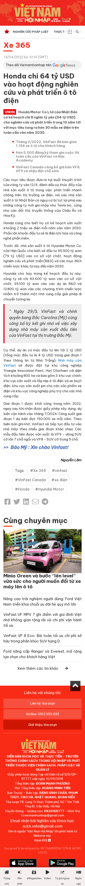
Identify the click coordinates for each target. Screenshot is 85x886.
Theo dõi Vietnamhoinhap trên (28, 65)
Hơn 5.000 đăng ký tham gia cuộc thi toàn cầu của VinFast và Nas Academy (47, 156)
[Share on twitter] (16, 501)
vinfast (61, 470)
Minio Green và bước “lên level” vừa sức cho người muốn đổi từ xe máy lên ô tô (42, 581)
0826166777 (54, 811)
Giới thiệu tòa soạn (42, 725)
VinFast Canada (32, 480)
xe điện (60, 480)
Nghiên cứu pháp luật (31, 31)
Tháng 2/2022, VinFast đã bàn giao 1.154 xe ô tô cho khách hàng (46, 144)
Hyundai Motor (51, 489)
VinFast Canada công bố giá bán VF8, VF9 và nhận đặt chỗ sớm (48, 169)
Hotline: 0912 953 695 (42, 714)
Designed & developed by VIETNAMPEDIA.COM (36, 848)
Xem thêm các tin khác (37, 668)
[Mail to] (35, 501)
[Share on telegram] (45, 501)
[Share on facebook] (7, 501)
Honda (23, 489)
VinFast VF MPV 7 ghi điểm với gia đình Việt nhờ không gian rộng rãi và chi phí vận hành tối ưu (42, 620)
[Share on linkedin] (26, 501)
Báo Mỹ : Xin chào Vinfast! (39, 447)
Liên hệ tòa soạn (42, 703)
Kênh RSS (41, 840)
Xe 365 (16, 45)
